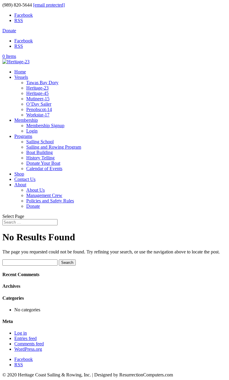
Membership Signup (45, 125)
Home (20, 71)
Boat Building (39, 152)
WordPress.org (28, 349)
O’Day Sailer (38, 104)
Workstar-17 (37, 114)
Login (32, 130)
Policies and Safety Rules (50, 200)
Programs (23, 136)
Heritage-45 (37, 93)
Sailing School (40, 141)
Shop (19, 173)
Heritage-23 (37, 87)
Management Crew (44, 195)
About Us (35, 190)
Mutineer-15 (37, 98)
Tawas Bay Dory (42, 82)
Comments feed (29, 343)
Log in (20, 333)
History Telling (40, 157)
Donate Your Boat (43, 163)
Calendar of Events (44, 168)
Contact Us (24, 179)
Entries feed (25, 338)
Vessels (21, 77)
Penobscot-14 (39, 109)
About (20, 184)
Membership (26, 120)
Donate (9, 30)
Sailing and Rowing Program (53, 147)
